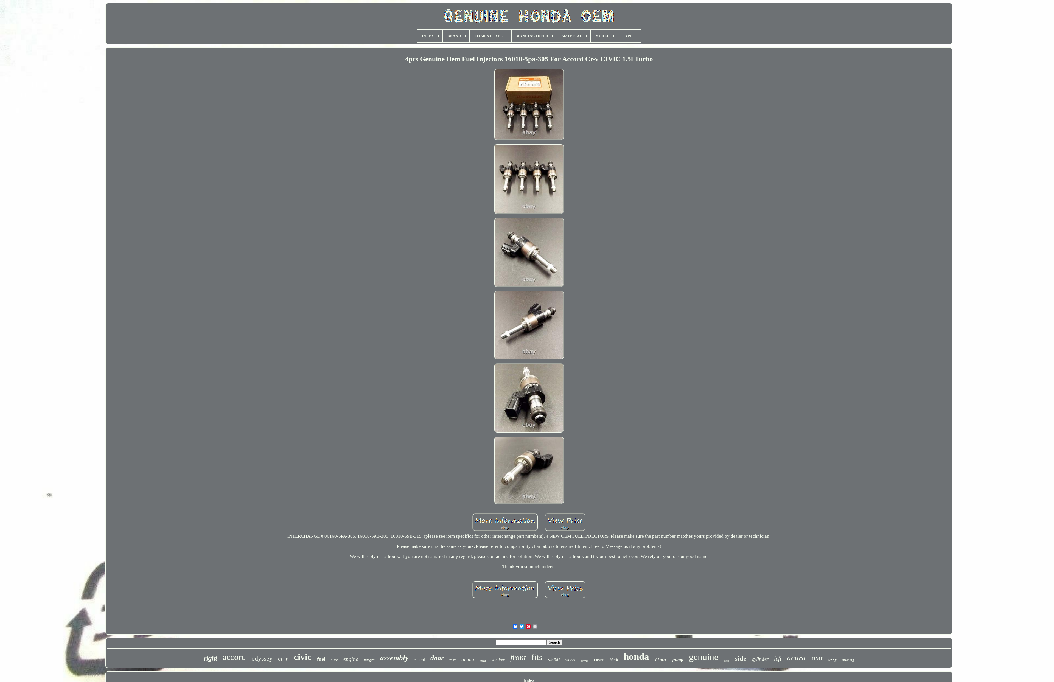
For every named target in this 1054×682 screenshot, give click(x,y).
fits (536, 657)
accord (234, 657)
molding (848, 660)
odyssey (262, 658)
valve (452, 660)
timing (467, 659)
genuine (703, 657)
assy (832, 659)
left (777, 658)
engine (350, 659)
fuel (321, 659)
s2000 (554, 659)
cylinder (760, 659)
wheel (570, 659)
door (437, 658)
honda (636, 656)
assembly (394, 658)
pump (677, 659)
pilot (334, 660)
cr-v (283, 658)
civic (303, 657)
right (210, 658)
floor (661, 659)
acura (796, 657)
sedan (483, 660)
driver (584, 660)
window (498, 660)
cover (599, 659)
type (726, 660)
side (740, 658)
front (518, 657)
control (419, 660)
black (614, 660)
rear (817, 657)
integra (369, 660)
